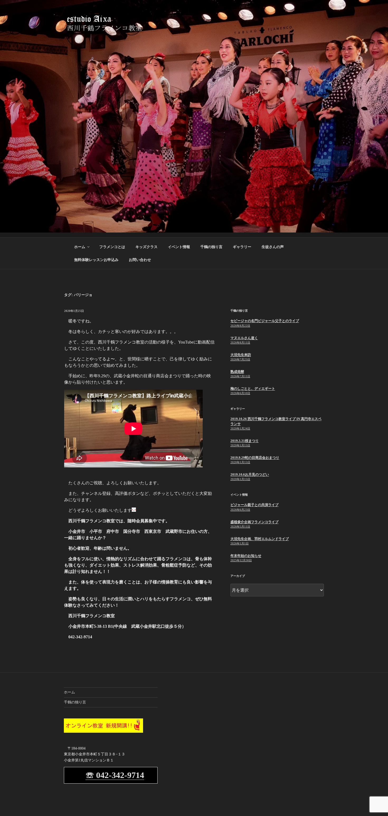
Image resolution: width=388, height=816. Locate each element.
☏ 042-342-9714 (115, 775)
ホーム (79, 247)
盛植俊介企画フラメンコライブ (254, 522)
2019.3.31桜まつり (244, 441)
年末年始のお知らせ (245, 556)
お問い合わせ (140, 260)
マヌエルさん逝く (244, 338)
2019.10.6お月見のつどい (249, 474)
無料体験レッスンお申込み (96, 260)
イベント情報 (179, 247)
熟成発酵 (237, 372)
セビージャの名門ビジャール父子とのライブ (264, 321)
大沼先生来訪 (240, 355)
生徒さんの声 (273, 247)
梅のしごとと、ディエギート (252, 388)
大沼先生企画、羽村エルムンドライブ (259, 539)
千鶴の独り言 (211, 247)
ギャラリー (242, 247)
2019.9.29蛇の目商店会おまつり (254, 458)
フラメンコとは (112, 247)
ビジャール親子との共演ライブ (254, 505)
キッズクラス (146, 247)
